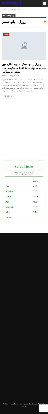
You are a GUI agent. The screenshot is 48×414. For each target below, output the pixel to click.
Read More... (9, 96)
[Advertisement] (24, 129)
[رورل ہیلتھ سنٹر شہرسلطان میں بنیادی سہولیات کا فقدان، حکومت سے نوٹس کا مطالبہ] (24, 46)
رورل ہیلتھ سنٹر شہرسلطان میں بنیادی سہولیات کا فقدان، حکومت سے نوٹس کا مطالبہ (24, 68)
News (6, 34)
